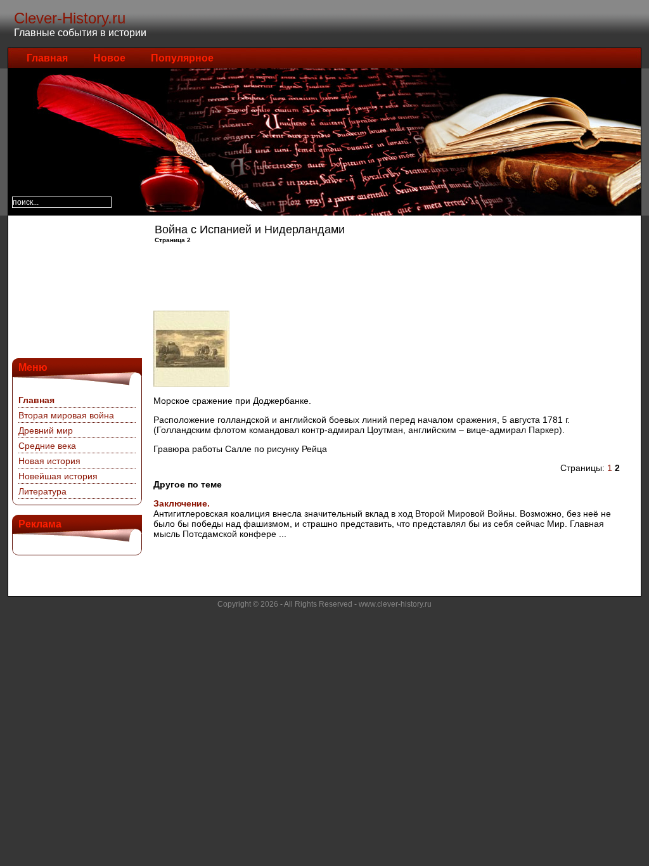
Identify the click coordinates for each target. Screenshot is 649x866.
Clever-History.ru (69, 18)
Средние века (47, 446)
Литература (42, 491)
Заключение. (181, 503)
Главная (47, 58)
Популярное (182, 58)
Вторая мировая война (66, 415)
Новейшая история (58, 476)
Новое (109, 58)
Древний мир (45, 430)
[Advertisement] (75, 285)
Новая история (49, 461)
